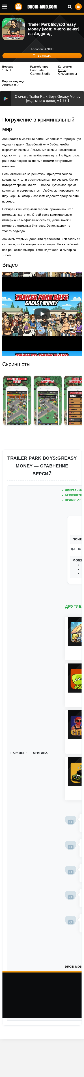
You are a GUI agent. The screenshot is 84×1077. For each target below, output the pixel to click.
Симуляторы (67, 73)
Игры (62, 70)
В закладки (45, 55)
